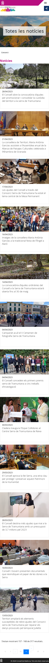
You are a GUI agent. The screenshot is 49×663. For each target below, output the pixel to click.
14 (27, 651)
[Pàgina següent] (43, 651)
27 (39, 651)
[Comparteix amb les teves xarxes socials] (46, 8)
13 (21, 651)
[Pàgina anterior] (5, 651)
